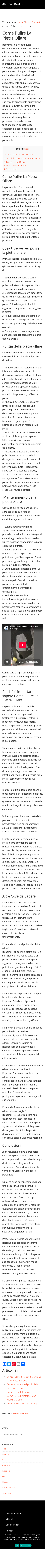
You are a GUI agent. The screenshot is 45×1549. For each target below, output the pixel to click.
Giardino (5, 1476)
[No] (42, 1540)
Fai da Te (6, 1471)
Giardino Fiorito (12, 4)
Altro (4, 1448)
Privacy (9, 1530)
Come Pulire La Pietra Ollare (18, 154)
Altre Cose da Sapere (15, 165)
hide (26, 148)
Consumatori (7, 1465)
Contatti (10, 1518)
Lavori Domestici (20, 1413)
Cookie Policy (12, 1524)
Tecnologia (6, 1493)
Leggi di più (25, 1545)
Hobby (5, 1482)
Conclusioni (10, 169)
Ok (17, 1545)
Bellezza (5, 1454)
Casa (4, 1460)
